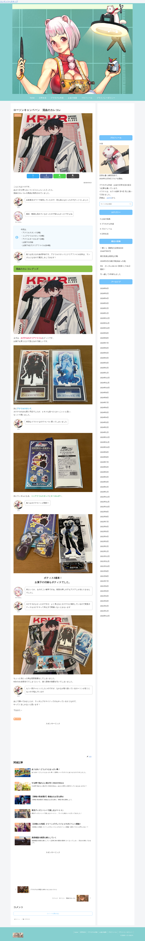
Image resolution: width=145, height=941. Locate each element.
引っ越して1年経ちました (110, 274)
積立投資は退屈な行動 (109, 256)
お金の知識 (102, 932)
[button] (73, 176)
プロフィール (112, 932)
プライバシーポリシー (126, 932)
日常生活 (18, 719)
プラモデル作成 (92, 932)
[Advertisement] (53, 739)
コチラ (109, 198)
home (76, 932)
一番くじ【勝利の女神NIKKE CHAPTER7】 (112, 249)
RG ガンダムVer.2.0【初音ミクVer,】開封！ (115, 267)
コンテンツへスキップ (9, 2)
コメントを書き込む (53, 913)
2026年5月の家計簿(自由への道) (113, 261)
